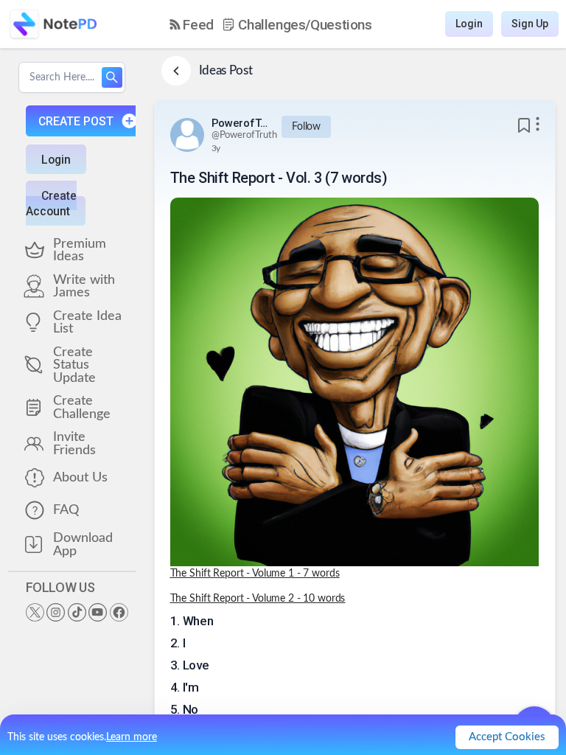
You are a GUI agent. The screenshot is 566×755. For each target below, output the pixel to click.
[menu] (270, 24)
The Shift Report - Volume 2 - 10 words (258, 599)
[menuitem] (191, 24)
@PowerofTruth (244, 135)
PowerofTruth (241, 123)
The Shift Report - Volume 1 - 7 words (255, 573)
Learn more (131, 737)
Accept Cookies (507, 736)
